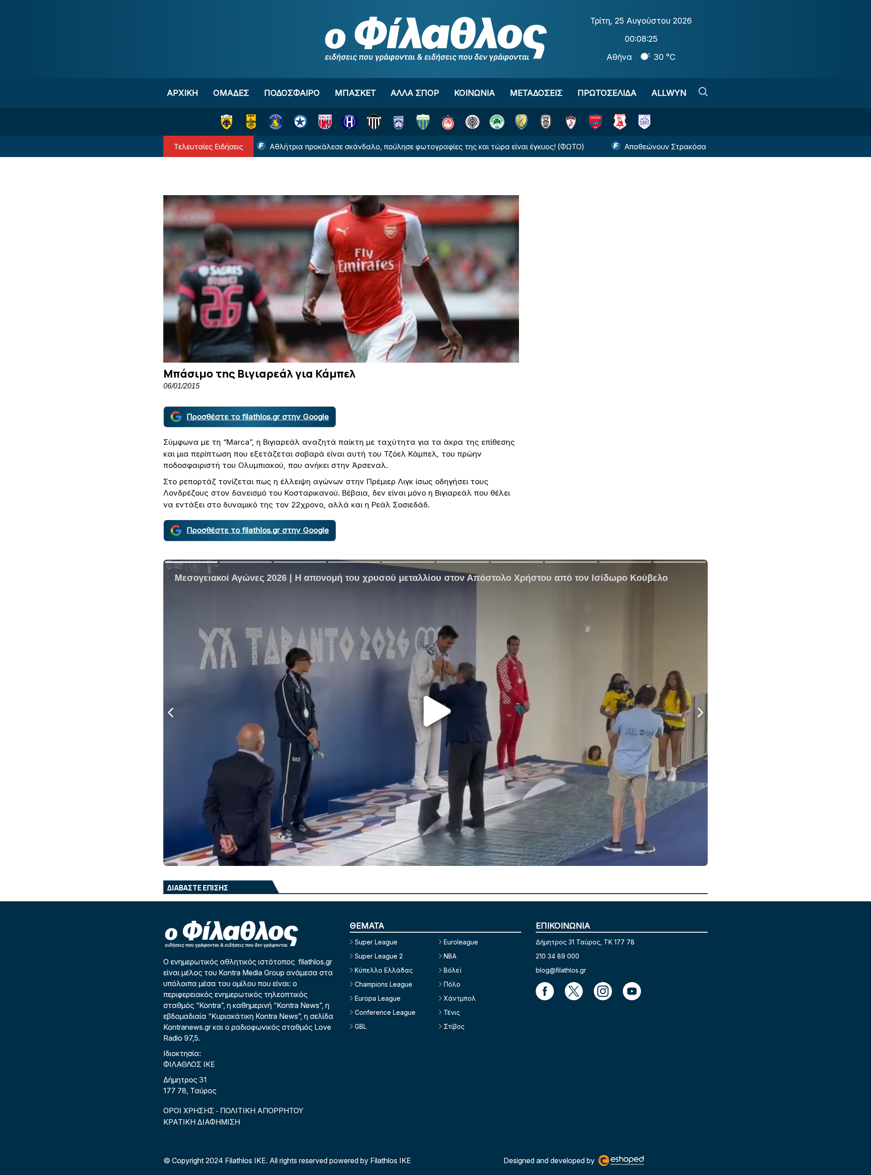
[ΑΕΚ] (227, 122)
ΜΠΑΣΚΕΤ (355, 93)
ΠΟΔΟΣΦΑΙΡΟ (292, 93)
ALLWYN (668, 93)
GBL (361, 1026)
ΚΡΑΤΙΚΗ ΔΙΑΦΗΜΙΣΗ (201, 1121)
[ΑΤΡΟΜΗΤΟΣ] (300, 122)
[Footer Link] (545, 991)
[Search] (703, 91)
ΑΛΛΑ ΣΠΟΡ (415, 93)
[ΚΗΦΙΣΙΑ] (398, 122)
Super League (376, 942)
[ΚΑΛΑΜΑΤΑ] (374, 122)
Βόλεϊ (452, 970)
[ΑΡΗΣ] (251, 122)
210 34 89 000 (557, 956)
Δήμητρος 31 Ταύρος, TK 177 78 (585, 942)
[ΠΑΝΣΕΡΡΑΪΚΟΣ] (620, 122)
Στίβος (454, 1026)
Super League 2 (379, 956)
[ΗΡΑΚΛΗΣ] (349, 122)
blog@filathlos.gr (561, 970)
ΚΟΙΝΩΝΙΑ (474, 93)
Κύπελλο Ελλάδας (384, 970)
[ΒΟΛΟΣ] (325, 122)
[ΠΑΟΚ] (546, 122)
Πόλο (452, 984)
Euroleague (461, 942)
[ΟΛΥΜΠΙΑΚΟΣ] (448, 122)
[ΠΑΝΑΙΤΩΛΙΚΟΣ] (521, 122)
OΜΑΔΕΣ (231, 93)
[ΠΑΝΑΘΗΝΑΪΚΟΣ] (497, 122)
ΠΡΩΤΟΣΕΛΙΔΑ (606, 93)
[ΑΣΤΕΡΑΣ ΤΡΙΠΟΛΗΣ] (276, 122)
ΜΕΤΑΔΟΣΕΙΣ (536, 93)
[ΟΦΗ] (472, 122)
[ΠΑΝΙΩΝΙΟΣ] (595, 122)
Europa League (378, 998)
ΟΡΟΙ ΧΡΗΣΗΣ (189, 1110)
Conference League (385, 1012)
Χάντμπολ (460, 998)
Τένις (452, 1012)
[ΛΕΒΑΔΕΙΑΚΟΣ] (423, 122)
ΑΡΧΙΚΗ (182, 93)
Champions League (383, 984)
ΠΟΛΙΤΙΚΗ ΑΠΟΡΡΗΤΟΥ (261, 1110)
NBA (450, 956)
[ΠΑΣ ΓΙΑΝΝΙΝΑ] (644, 122)
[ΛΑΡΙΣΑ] (571, 122)
